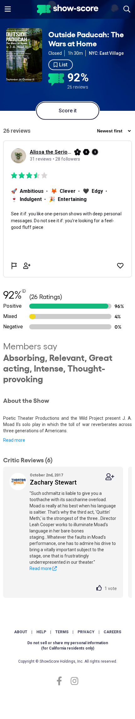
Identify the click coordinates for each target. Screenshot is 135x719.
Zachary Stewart (53, 482)
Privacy (86, 632)
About (20, 632)
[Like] (100, 588)
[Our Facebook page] (62, 681)
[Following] (109, 477)
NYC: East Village (106, 53)
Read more (14, 440)
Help (41, 632)
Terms (61, 632)
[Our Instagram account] (73, 681)
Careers (112, 632)
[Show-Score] (67, 11)
